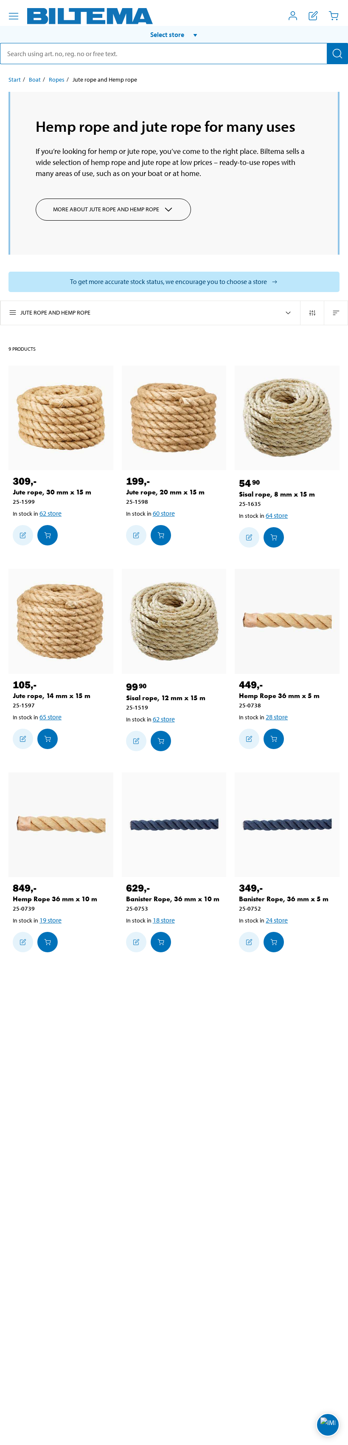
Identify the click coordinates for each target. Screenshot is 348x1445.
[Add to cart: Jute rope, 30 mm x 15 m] (47, 535)
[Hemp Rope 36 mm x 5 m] (287, 621)
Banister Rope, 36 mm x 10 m (172, 898)
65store (50, 717)
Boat (35, 79)
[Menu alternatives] (13, 16)
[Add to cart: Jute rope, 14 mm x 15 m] (47, 739)
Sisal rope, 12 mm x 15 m (165, 697)
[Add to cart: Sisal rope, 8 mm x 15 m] (274, 537)
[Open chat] (328, 1425)
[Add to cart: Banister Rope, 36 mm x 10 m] (161, 942)
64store (277, 515)
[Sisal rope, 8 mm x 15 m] (287, 418)
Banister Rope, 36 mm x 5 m (283, 898)
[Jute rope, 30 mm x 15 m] (60, 418)
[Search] (337, 53)
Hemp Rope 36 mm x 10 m (55, 898)
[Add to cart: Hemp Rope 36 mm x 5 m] (274, 739)
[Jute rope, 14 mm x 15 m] (60, 621)
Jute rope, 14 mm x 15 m (51, 695)
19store (50, 920)
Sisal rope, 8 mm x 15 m (277, 494)
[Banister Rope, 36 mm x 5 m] (287, 824)
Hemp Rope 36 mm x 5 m (279, 695)
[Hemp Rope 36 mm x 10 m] (60, 824)
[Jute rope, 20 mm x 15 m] (174, 418)
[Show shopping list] (313, 16)
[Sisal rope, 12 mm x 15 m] (174, 621)
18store (164, 920)
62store (50, 513)
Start (14, 79)
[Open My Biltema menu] (293, 16)
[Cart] (333, 16)
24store (277, 920)
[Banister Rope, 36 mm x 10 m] (174, 824)
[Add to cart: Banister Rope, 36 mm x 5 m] (274, 942)
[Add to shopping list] (23, 535)
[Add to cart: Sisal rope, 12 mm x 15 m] (161, 741)
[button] (174, 34)
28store (277, 717)
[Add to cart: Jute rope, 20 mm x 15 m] (161, 535)
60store (164, 513)
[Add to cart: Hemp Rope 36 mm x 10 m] (47, 942)
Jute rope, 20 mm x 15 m (165, 492)
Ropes (57, 79)
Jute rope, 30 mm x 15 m (52, 492)
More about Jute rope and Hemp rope (106, 209)
